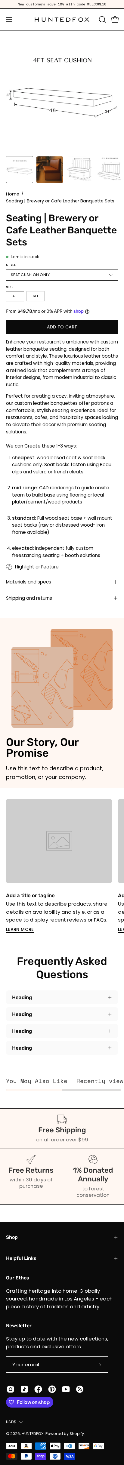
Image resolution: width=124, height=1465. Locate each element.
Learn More (20, 929)
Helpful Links (21, 1258)
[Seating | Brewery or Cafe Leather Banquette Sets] (19, 169)
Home (12, 194)
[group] (62, 4)
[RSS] (79, 1389)
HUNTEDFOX (33, 1433)
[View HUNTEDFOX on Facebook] (38, 1389)
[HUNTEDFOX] (62, 19)
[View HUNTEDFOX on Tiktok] (24, 1389)
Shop (12, 1237)
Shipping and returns (29, 598)
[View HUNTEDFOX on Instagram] (10, 1389)
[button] (102, 19)
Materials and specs (28, 582)
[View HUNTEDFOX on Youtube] (65, 1389)
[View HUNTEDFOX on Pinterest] (52, 1389)
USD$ (11, 1421)
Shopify (77, 1433)
